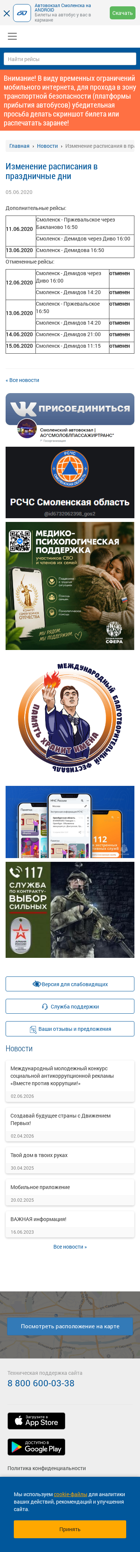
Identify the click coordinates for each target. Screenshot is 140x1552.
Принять (70, 1529)
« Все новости (22, 379)
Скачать (122, 12)
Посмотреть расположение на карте (70, 1326)
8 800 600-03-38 (41, 1383)
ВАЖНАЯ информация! (38, 1219)
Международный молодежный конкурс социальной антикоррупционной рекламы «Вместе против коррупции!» (62, 1076)
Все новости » (70, 1246)
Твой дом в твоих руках (39, 1155)
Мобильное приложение (40, 1187)
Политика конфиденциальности (46, 1468)
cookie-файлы (70, 1494)
